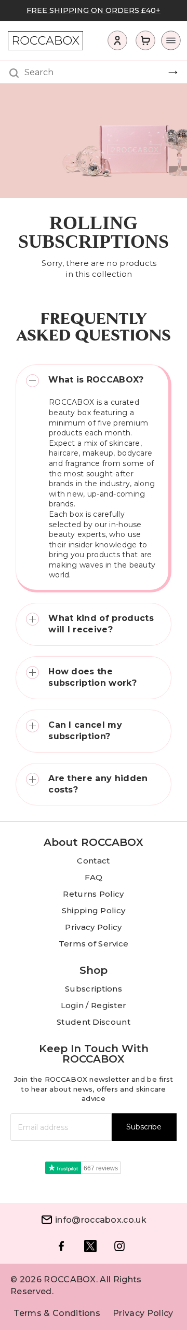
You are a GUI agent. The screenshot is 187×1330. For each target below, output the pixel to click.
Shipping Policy (94, 910)
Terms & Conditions (57, 1313)
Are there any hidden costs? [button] (98, 784)
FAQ (94, 877)
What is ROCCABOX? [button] (95, 380)
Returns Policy (93, 894)
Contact (93, 861)
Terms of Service (94, 944)
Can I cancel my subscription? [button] (85, 730)
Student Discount (93, 1022)
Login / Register (94, 1005)
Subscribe (144, 1126)
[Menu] (168, 43)
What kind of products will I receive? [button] (101, 623)
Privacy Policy (93, 927)
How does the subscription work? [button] (92, 677)
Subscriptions (93, 989)
